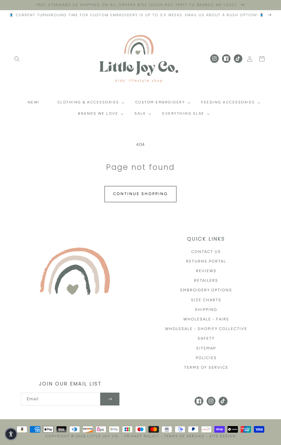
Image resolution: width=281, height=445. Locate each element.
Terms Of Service (184, 436)
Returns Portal (206, 261)
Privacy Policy (142, 436)
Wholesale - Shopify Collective (206, 328)
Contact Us (206, 251)
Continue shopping (140, 193)
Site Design (222, 436)
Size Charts (206, 300)
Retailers (206, 280)
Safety (206, 338)
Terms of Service (206, 367)
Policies (206, 358)
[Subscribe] (109, 399)
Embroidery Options (206, 290)
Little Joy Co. (103, 436)
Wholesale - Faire (206, 319)
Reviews (206, 271)
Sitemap (206, 348)
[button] (17, 59)
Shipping (206, 309)
